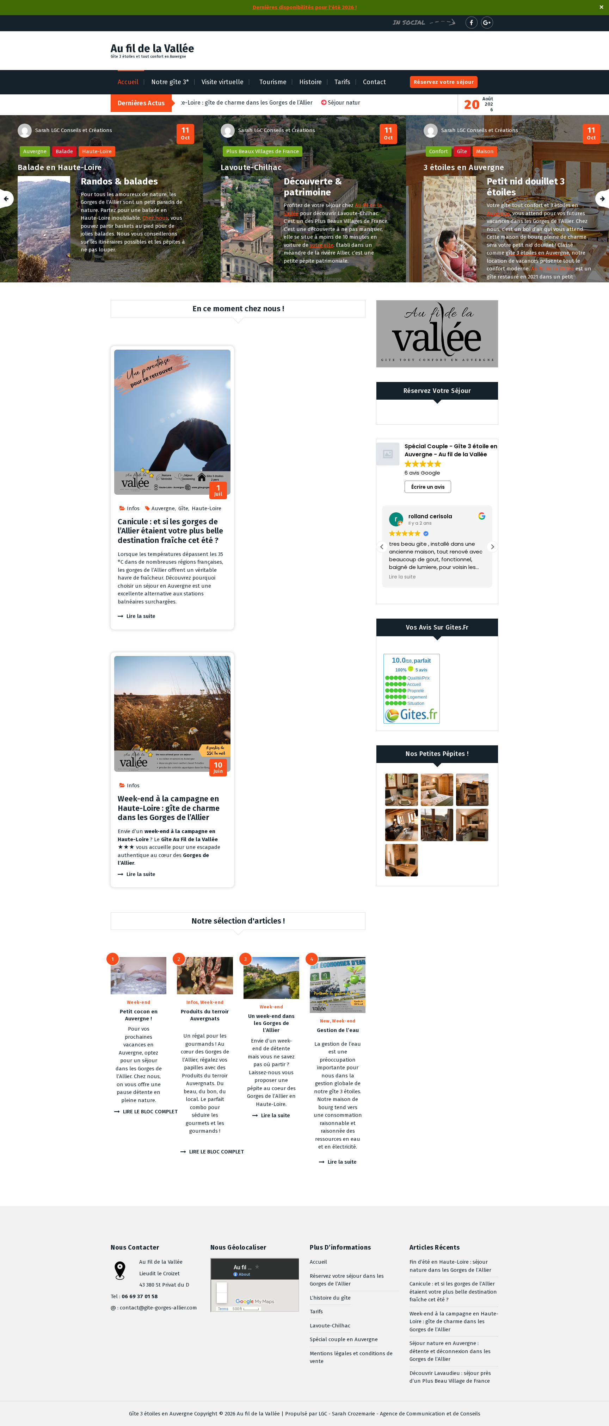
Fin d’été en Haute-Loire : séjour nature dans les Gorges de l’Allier (450, 1266)
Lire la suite (141, 616)
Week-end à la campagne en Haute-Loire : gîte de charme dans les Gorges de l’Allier (169, 808)
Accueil (128, 82)
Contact (374, 82)
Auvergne (35, 151)
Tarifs (342, 82)
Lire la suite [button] (412, 577)
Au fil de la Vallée (552, 268)
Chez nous (155, 218)
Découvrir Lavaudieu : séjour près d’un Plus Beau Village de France (450, 1377)
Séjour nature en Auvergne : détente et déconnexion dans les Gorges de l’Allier (450, 1351)
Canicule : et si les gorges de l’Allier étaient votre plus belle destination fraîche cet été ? (170, 531)
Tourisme (273, 82)
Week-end (138, 1002)
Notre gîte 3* (170, 82)
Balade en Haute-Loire (60, 167)
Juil (218, 490)
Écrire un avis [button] (428, 486)
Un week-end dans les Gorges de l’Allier (271, 1023)
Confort (438, 151)
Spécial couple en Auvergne (344, 1339)
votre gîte (321, 245)
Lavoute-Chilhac (251, 167)
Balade (64, 151)
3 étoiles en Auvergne (464, 167)
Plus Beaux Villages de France (262, 151)
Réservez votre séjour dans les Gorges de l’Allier (347, 1280)
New (325, 1021)
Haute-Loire (97, 151)
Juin (218, 767)
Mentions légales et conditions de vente (351, 1357)
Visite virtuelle (223, 82)
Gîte (462, 151)
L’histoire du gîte (330, 1298)
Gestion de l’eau (338, 1030)
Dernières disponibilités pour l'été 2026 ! (305, 7)
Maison (485, 151)
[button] (492, 547)
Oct (185, 133)
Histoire (310, 82)
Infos (133, 508)
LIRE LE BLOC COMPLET (150, 1111)
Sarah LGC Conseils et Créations (73, 130)
